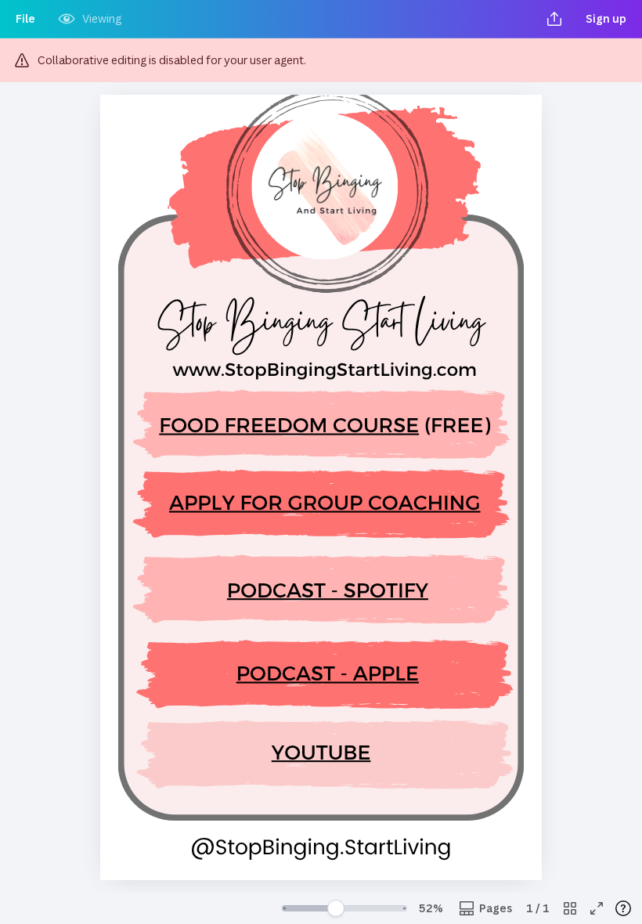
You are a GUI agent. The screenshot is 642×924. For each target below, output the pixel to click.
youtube (321, 750)
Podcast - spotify (327, 588)
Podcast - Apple (327, 672)
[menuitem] (25, 18)
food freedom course (289, 424)
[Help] (623, 908)
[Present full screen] (596, 908)
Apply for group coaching (325, 501)
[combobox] (431, 908)
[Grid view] (569, 908)
